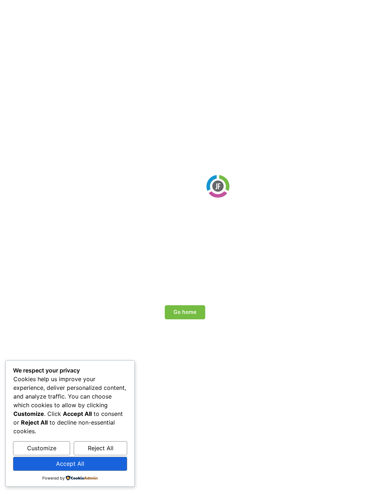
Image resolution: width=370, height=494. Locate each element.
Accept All (70, 463)
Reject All (100, 448)
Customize (41, 448)
